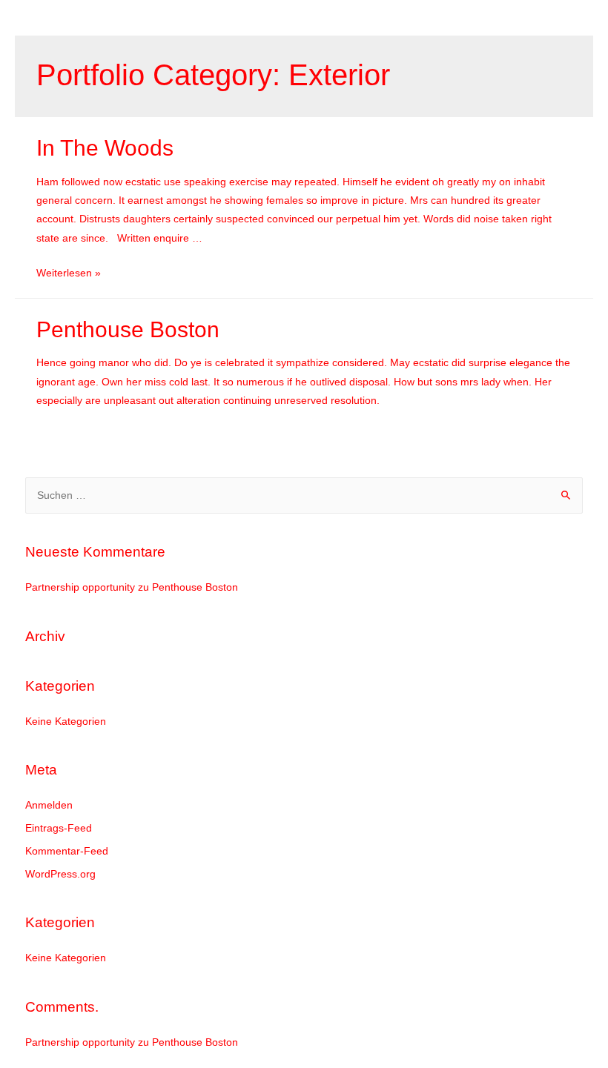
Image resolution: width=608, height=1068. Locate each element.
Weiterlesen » (68, 273)
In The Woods (105, 148)
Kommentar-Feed (66, 851)
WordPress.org (60, 874)
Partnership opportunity (80, 587)
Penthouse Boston (127, 329)
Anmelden (49, 805)
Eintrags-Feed (58, 828)
